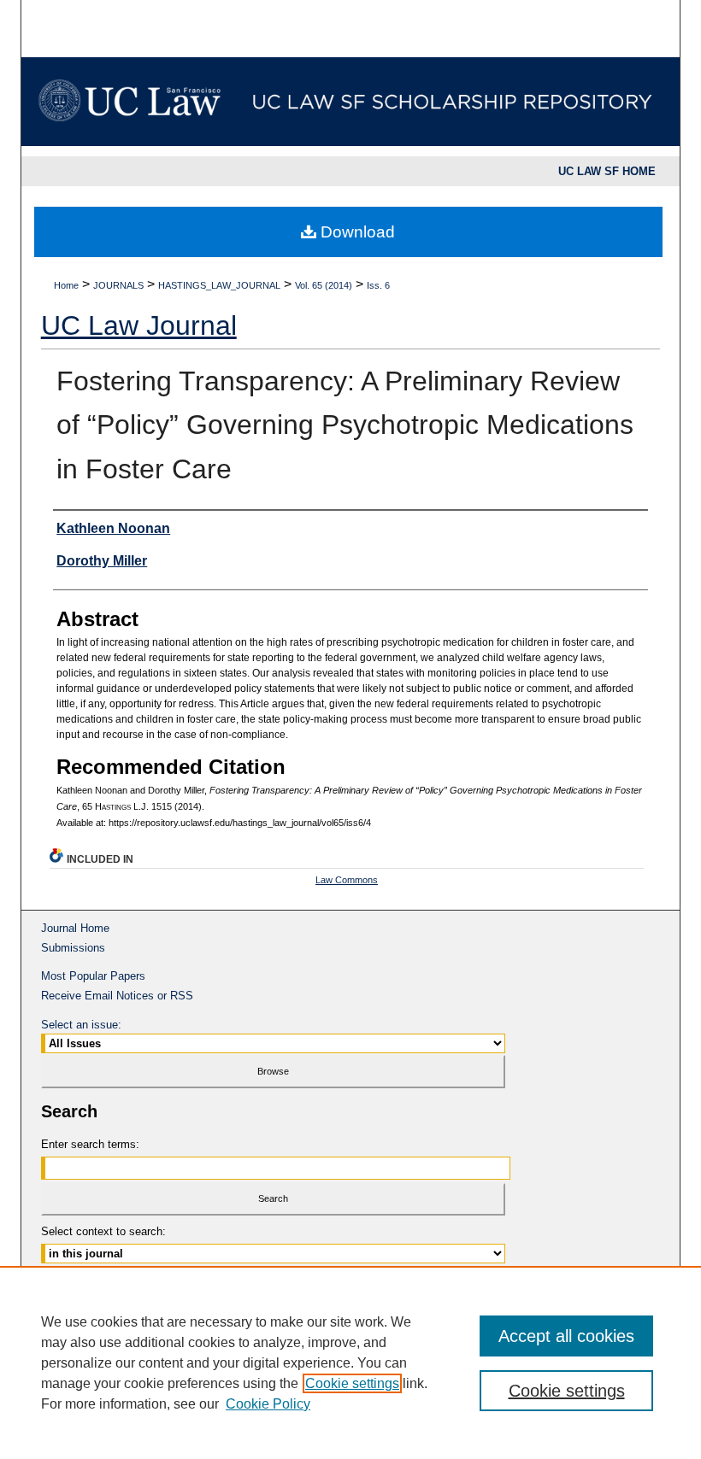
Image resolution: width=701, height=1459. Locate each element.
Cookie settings (352, 1383)
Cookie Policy (268, 1404)
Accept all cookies (566, 1336)
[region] (350, 1362)
